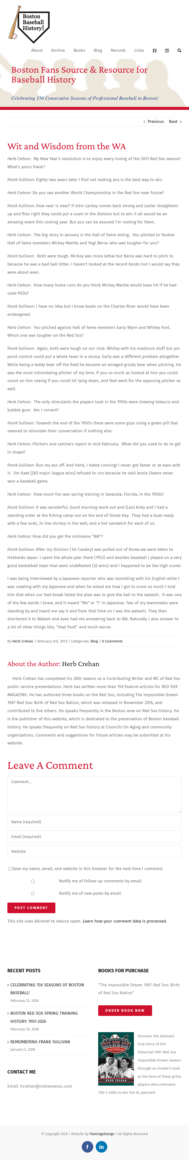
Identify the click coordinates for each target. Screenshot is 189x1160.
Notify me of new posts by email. (90, 893)
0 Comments (112, 641)
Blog (94, 641)
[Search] (179, 50)
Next (173, 121)
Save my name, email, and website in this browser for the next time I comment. (87, 868)
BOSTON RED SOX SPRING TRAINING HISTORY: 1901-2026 (44, 1017)
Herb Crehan (22, 641)
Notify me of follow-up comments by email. (100, 881)
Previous (156, 121)
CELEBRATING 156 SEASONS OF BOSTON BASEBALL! (47, 989)
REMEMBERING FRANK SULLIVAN (40, 1041)
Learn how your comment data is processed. (125, 921)
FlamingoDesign (102, 1134)
